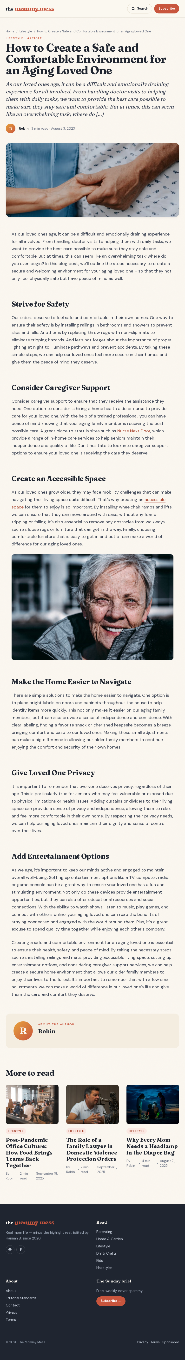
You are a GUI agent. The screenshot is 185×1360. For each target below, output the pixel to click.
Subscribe (167, 8)
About (11, 1290)
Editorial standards (21, 1298)
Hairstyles (104, 1267)
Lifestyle (26, 31)
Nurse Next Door (133, 431)
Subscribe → (111, 1301)
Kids (99, 1260)
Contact (13, 1305)
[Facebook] (20, 1249)
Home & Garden (109, 1239)
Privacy (12, 1312)
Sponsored (170, 1342)
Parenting (104, 1231)
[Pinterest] (10, 1249)
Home (10, 31)
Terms (11, 1319)
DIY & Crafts (106, 1253)
